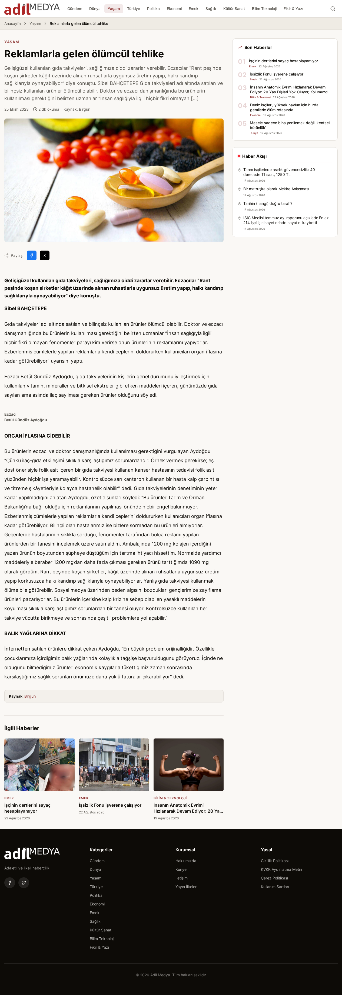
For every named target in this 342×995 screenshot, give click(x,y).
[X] (23, 882)
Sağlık (210, 8)
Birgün (30, 696)
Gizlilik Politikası (274, 860)
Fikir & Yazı (293, 8)
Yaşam (114, 8)
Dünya (95, 8)
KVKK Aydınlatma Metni (281, 869)
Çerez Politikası (274, 878)
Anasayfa (12, 23)
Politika (153, 8)
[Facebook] (9, 882)
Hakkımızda (185, 860)
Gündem (74, 8)
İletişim (181, 878)
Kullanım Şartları (275, 886)
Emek (193, 8)
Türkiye (133, 8)
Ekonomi (174, 8)
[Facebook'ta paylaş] (31, 255)
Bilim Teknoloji (264, 8)
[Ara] (333, 9)
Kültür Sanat (234, 8)
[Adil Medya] (32, 8)
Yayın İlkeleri (186, 886)
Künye (181, 869)
